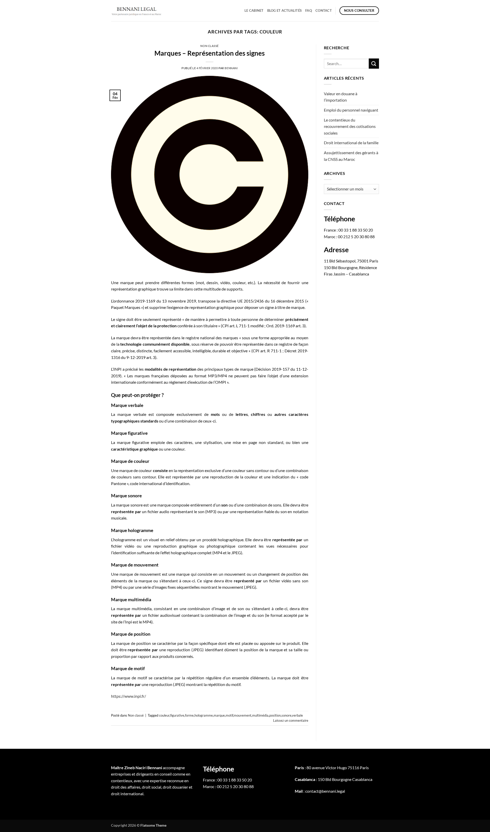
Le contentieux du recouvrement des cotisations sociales (350, 126)
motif (229, 715)
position (275, 715)
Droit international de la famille (351, 142)
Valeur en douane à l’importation (340, 97)
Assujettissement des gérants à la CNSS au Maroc (351, 156)
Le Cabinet (254, 10)
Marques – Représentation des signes (209, 53)
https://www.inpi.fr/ (128, 696)
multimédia (260, 715)
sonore (286, 715)
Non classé (209, 45)
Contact (323, 10)
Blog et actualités (284, 10)
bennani (231, 68)
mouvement (242, 715)
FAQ (308, 10)
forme (189, 715)
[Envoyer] (374, 63)
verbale (297, 715)
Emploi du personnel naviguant (351, 109)
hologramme (203, 715)
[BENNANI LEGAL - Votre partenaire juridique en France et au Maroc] (136, 10)
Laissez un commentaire (290, 720)
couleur (164, 715)
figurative (177, 715)
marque (219, 715)
